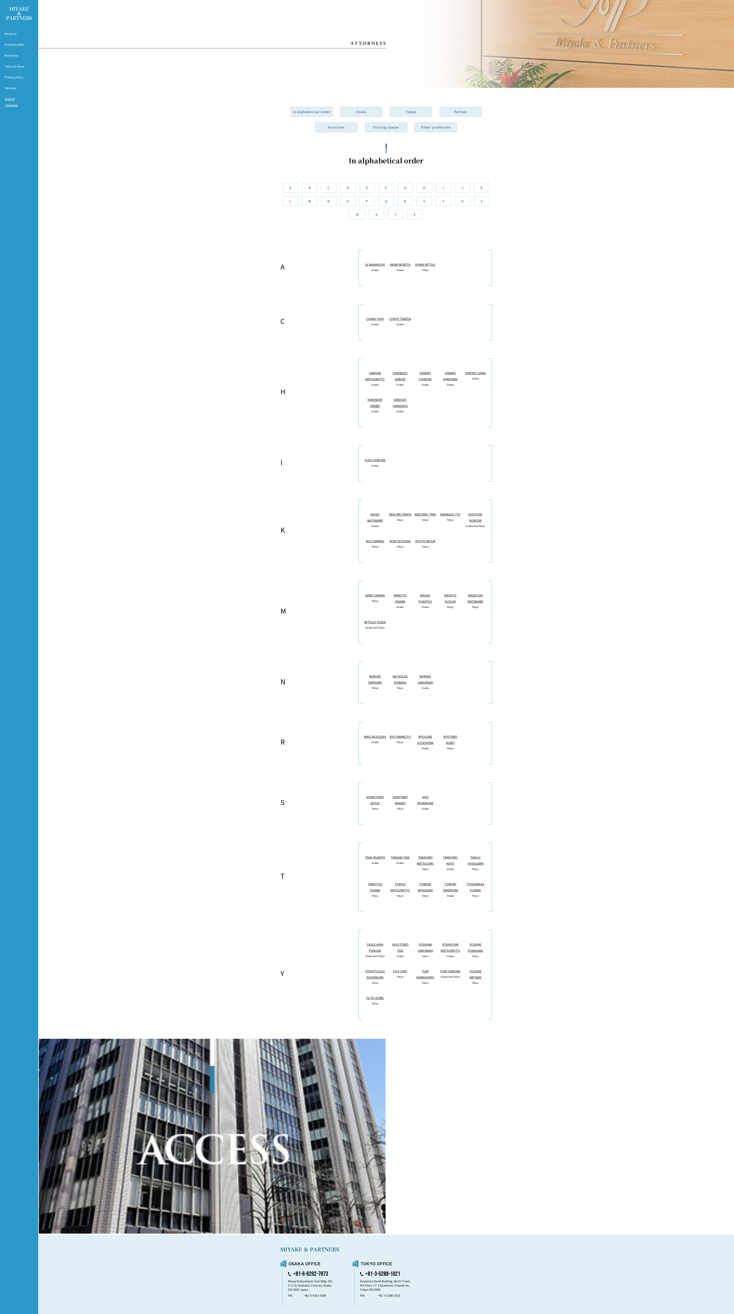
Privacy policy (14, 77)
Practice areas (14, 44)
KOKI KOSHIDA (400, 541)
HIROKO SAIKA (475, 373)
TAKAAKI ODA (400, 857)
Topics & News (14, 66)
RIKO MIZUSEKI (375, 736)
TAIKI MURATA (375, 857)
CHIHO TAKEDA (400, 318)
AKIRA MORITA (400, 264)
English (10, 99)
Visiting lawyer (386, 127)
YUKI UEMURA (450, 971)
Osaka (361, 111)
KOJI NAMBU (375, 541)
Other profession (436, 127)
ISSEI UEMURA (375, 460)
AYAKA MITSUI (425, 264)
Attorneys (11, 55)
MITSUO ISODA (375, 622)
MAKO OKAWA (375, 595)
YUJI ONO (400, 971)
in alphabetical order (311, 111)
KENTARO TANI (425, 514)
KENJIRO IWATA (400, 514)
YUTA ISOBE (375, 998)
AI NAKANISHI (375, 264)
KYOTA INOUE (425, 541)
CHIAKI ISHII (375, 318)
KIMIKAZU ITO (450, 514)
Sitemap (10, 88)
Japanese (11, 105)
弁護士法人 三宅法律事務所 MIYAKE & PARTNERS (19, 13)
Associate (336, 127)
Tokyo (411, 111)
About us (11, 34)
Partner (460, 111)
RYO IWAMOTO (400, 736)
